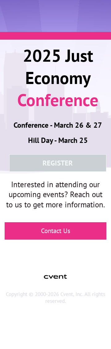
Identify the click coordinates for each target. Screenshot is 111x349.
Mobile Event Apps (55, 318)
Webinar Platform (55, 329)
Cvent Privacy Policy (55, 335)
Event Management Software (55, 312)
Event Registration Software (55, 323)
